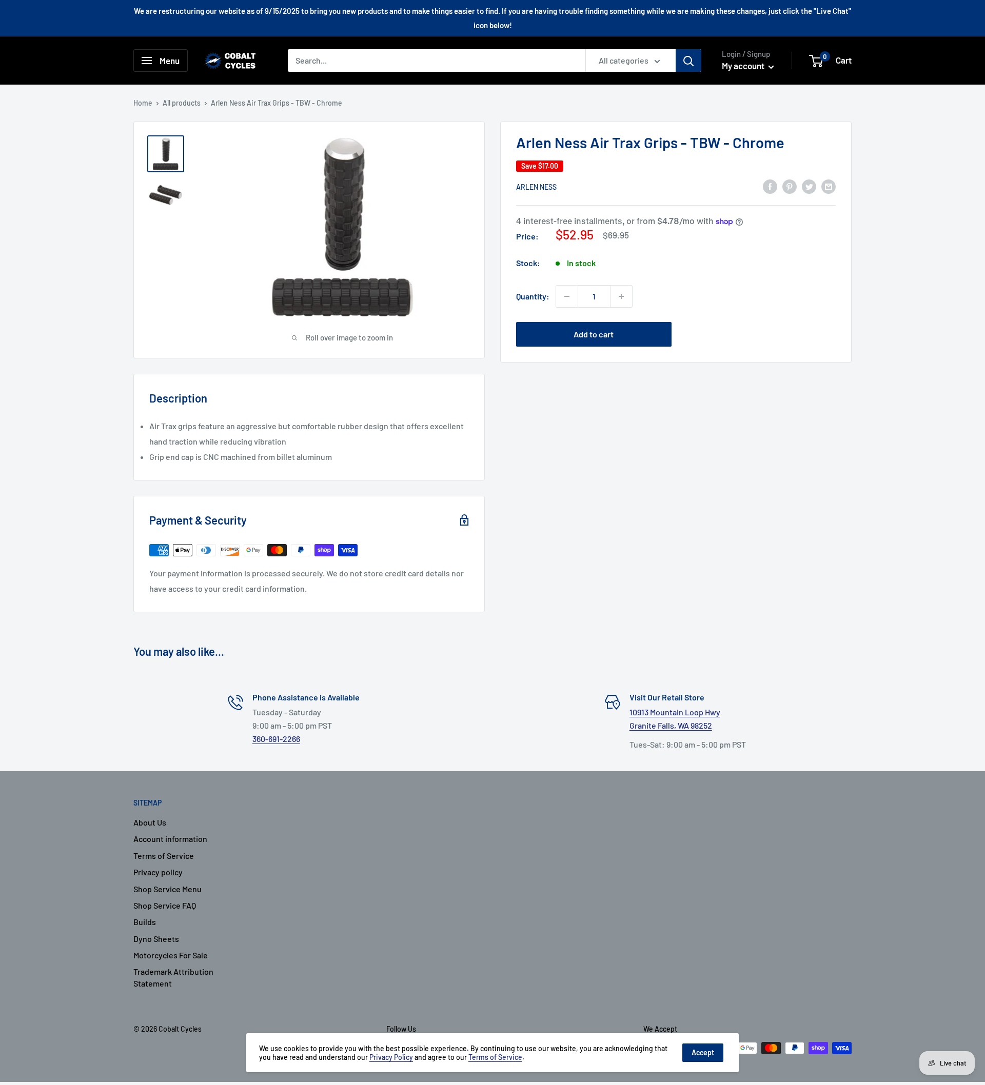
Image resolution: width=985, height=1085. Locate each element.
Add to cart (594, 334)
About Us (149, 822)
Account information (170, 838)
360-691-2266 (276, 739)
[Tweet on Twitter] (809, 186)
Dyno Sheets (156, 938)
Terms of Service (163, 855)
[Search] (688, 60)
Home (142, 102)
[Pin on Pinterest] (789, 186)
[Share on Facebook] (770, 186)
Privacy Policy (391, 1057)
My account (744, 66)
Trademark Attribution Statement (173, 977)
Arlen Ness (536, 187)
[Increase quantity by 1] (621, 296)
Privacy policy (158, 872)
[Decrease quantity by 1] (567, 296)
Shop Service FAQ (164, 905)
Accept (703, 1052)
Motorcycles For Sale (170, 955)
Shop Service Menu (167, 889)
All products (182, 102)
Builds (144, 922)
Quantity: (532, 296)
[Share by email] (828, 186)
